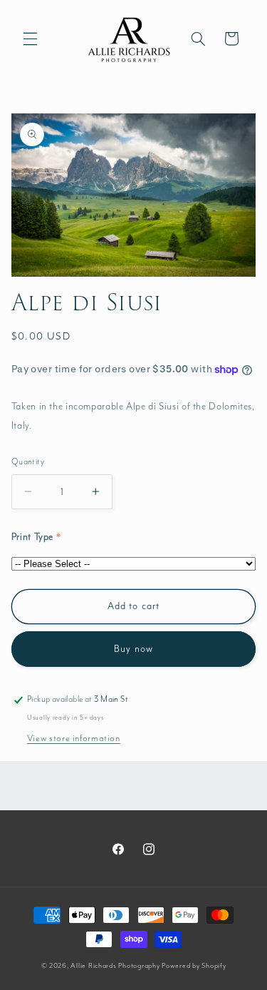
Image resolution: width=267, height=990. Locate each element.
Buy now (133, 649)
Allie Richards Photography (114, 965)
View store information (73, 738)
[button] (30, 38)
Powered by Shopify (194, 965)
